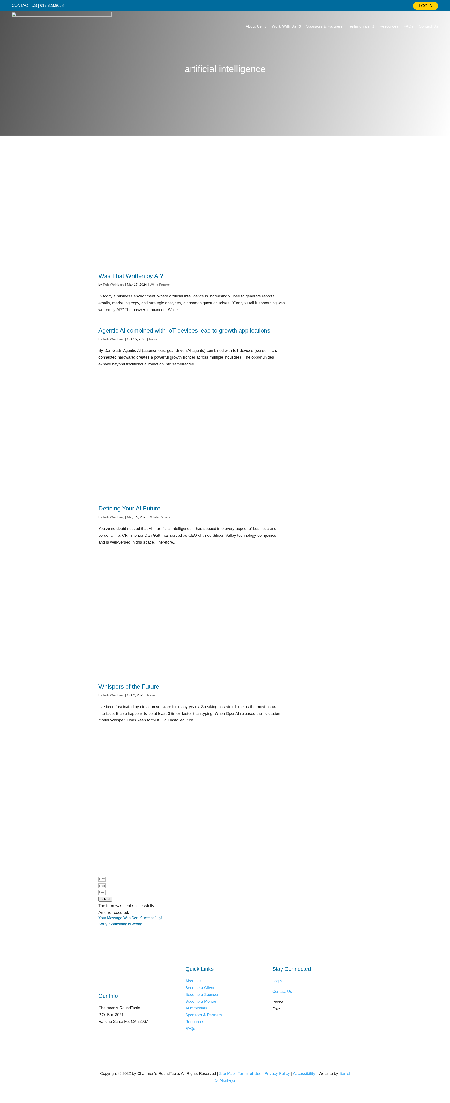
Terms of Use (249, 1073)
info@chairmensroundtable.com (300, 1015)
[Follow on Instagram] (237, 5)
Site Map (227, 1073)
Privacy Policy (277, 1073)
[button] (105, 899)
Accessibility (304, 1073)
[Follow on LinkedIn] (212, 5)
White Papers (160, 284)
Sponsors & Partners (324, 26)
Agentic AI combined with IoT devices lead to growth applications (184, 330)
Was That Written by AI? (130, 275)
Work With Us (284, 26)
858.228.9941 (293, 1009)
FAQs (408, 26)
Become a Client (199, 988)
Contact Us (428, 26)
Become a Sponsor (202, 994)
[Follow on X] (221, 5)
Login (277, 981)
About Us (254, 26)
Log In (425, 6)
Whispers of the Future (128, 686)
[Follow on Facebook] (229, 5)
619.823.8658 (297, 1002)
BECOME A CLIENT (194, 802)
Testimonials (359, 26)
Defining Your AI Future (129, 508)
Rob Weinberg (113, 284)
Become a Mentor (200, 1001)
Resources (388, 26)
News (153, 339)
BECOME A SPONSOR (253, 802)
